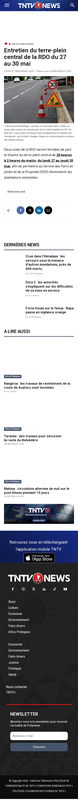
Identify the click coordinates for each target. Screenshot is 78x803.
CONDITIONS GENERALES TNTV (54, 785)
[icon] (6, 44)
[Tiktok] (55, 589)
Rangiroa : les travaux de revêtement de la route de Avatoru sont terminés (37, 385)
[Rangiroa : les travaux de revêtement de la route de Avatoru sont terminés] (39, 362)
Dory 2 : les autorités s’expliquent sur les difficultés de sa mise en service (49, 286)
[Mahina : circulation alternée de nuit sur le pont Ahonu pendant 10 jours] (39, 467)
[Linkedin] (39, 210)
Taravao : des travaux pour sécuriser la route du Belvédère (33, 438)
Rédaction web (16, 191)
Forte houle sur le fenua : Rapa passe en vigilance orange (50, 310)
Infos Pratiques (23, 44)
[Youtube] (65, 589)
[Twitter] (34, 589)
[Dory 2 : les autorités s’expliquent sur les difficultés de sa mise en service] (14, 288)
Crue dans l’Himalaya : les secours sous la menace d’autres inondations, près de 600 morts (48, 262)
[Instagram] (23, 589)
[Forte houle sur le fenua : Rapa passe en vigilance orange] (14, 312)
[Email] (48, 210)
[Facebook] (21, 210)
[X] (30, 210)
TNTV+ (11, 692)
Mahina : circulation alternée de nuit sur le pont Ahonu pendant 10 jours (36, 491)
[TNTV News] (39, 578)
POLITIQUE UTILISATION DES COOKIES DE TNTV (38, 791)
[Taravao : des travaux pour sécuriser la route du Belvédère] (39, 415)
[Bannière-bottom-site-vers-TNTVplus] (39, 523)
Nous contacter (16, 687)
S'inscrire (39, 747)
